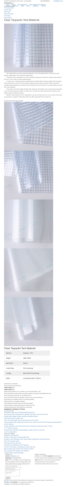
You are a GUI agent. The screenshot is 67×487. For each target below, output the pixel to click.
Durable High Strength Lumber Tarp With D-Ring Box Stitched (21, 416)
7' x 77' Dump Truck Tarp (10, 428)
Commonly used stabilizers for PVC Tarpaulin (16, 445)
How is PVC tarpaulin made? (11, 441)
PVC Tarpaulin (8, 17)
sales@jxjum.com (58, 1)
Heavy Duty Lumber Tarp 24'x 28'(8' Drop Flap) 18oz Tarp (19, 412)
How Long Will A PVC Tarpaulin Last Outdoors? (16, 451)
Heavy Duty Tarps (8, 13)
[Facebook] (4, 486)
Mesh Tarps (7, 12)
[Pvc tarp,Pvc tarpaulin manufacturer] (4, 6)
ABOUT (28, 6)
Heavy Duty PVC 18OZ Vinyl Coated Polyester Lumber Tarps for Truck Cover (24, 430)
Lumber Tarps (8, 10)
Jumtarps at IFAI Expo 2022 (11, 435)
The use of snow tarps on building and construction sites (19, 447)
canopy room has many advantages (13, 453)
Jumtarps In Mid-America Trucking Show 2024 (16, 437)
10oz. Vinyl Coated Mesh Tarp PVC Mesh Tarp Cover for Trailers (21, 420)
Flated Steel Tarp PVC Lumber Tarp (13, 418)
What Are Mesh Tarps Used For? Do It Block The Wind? (19, 449)
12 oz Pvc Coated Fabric (10, 432)
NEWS (22, 6)
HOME (8, 6)
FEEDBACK (35, 6)
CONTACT (43, 6)
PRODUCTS (15, 6)
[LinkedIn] (6, 486)
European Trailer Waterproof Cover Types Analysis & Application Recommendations (27, 439)
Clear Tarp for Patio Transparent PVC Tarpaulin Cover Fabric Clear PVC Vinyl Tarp (26, 414)
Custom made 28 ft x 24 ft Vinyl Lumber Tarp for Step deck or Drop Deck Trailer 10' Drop (28, 426)
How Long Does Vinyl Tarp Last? (12, 443)
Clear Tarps (7, 15)
